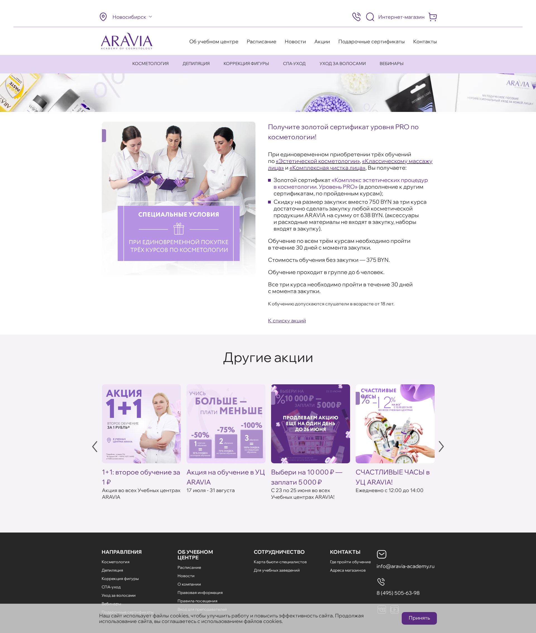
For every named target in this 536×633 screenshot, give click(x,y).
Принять (419, 618)
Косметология (150, 63)
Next (441, 446)
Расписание (261, 41)
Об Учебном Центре (195, 555)
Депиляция (196, 63)
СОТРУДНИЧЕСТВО (279, 552)
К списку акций (287, 320)
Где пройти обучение (350, 561)
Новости (295, 41)
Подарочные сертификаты (371, 41)
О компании (189, 584)
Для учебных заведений (277, 570)
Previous (94, 446)
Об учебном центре (213, 41)
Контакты (425, 41)
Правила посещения (197, 600)
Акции (322, 41)
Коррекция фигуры (246, 63)
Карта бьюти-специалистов (280, 561)
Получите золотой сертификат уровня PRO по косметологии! (343, 132)
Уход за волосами (343, 63)
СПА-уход (294, 63)
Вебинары (392, 63)
